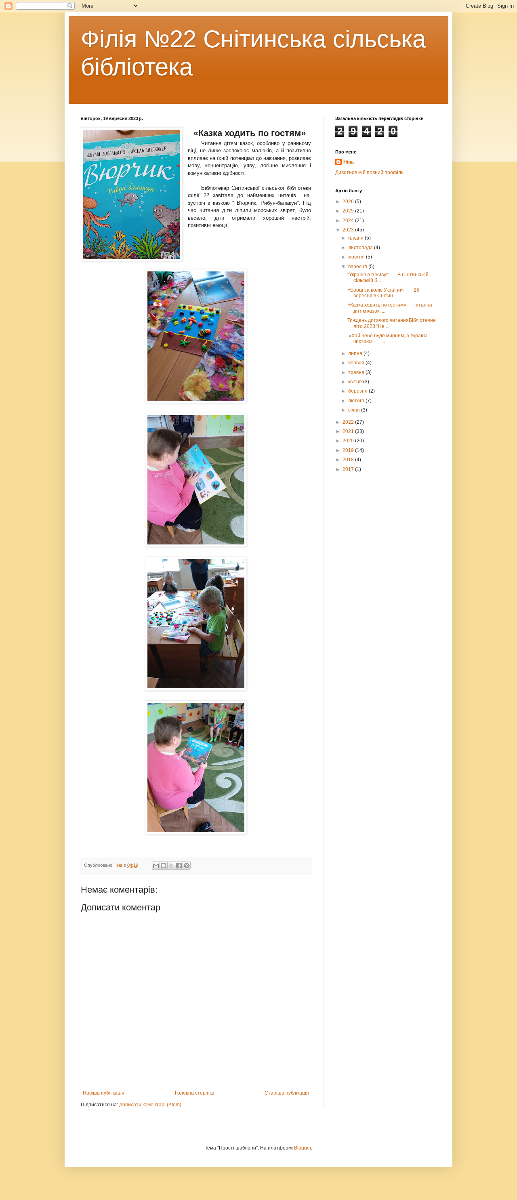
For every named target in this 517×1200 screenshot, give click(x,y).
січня (354, 410)
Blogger (302, 1148)
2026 (349, 201)
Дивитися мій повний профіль (369, 172)
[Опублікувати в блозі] (164, 866)
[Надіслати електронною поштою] (156, 866)
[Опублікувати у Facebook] (179, 866)
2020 (349, 440)
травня (357, 372)
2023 (349, 230)
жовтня (357, 257)
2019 (349, 450)
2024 (349, 220)
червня (357, 363)
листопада (361, 247)
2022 (349, 422)
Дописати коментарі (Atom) (150, 1105)
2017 (349, 469)
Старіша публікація (287, 1093)
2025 (349, 211)
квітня (355, 382)
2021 (349, 431)
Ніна (348, 162)
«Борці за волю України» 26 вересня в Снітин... (383, 292)
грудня (356, 238)
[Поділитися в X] (171, 866)
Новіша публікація (103, 1093)
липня (356, 353)
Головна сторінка (194, 1093)
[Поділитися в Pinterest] (187, 866)
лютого (357, 401)
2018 (349, 459)
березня (358, 391)
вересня (358, 266)
